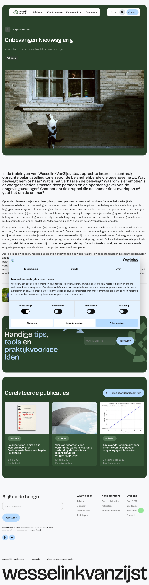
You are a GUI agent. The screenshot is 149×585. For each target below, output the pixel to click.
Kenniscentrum (74, 12)
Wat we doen (84, 495)
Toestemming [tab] (31, 268)
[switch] (58, 311)
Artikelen (11, 58)
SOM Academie (54, 12)
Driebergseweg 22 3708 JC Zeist (60, 559)
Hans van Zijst (55, 49)
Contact (132, 12)
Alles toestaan (117, 323)
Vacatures (131, 510)
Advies (36, 12)
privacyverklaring (34, 530)
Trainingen (82, 515)
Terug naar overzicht (21, 29)
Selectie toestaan (74, 323)
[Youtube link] (12, 538)
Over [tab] (118, 268)
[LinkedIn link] (5, 538)
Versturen (125, 340)
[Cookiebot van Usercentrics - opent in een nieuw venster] (125, 260)
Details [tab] (74, 268)
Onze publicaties (110, 501)
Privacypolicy (35, 559)
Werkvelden (83, 510)
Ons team (131, 506)
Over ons (90, 12)
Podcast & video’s (111, 510)
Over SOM (131, 501)
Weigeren (32, 323)
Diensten (81, 506)
